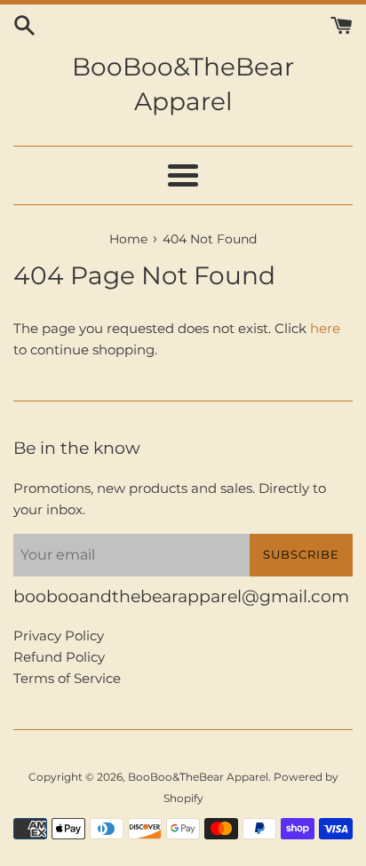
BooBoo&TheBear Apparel (183, 84)
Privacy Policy (58, 635)
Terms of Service (67, 678)
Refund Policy (59, 656)
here (325, 328)
